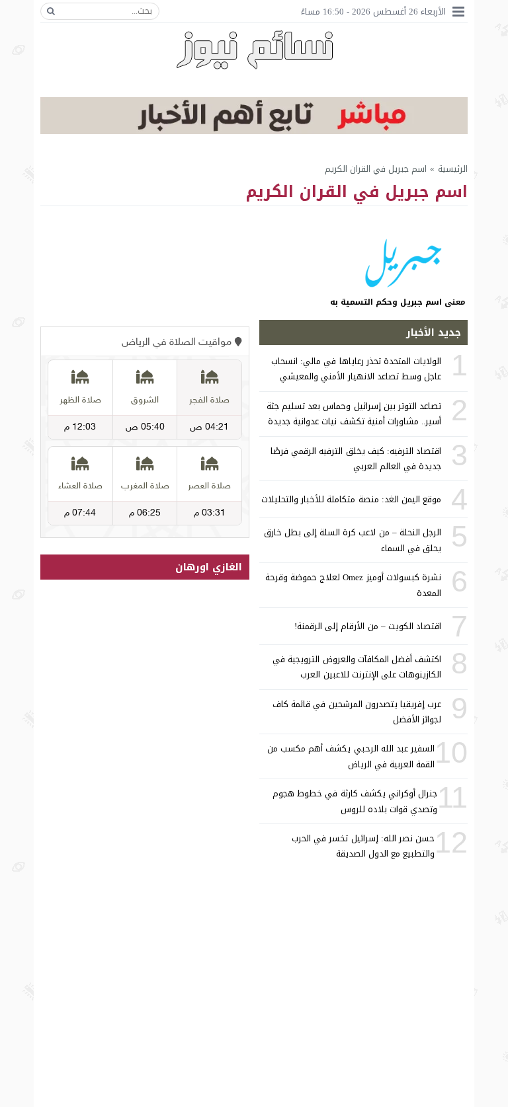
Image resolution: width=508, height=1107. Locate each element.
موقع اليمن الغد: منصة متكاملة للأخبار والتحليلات (351, 499)
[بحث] (51, 11)
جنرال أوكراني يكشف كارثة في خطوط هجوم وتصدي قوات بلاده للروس (355, 801)
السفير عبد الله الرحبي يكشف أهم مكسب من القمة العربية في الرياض (351, 756)
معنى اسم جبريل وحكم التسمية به (397, 302)
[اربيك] (254, 131)
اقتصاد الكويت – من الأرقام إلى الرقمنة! (367, 626)
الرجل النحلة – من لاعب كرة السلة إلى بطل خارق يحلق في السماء (352, 540)
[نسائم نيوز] (254, 49)
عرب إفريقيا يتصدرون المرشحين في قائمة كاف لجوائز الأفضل (357, 712)
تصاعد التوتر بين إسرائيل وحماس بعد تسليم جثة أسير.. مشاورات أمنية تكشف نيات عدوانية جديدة (354, 414)
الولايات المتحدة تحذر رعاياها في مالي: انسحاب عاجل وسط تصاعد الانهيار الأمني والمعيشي (356, 369)
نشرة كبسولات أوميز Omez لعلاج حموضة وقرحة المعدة (353, 585)
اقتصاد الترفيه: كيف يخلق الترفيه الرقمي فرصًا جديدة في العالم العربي (356, 459)
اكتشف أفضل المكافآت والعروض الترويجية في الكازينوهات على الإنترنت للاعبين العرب (357, 667)
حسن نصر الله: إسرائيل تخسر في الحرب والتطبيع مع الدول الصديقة (363, 846)
